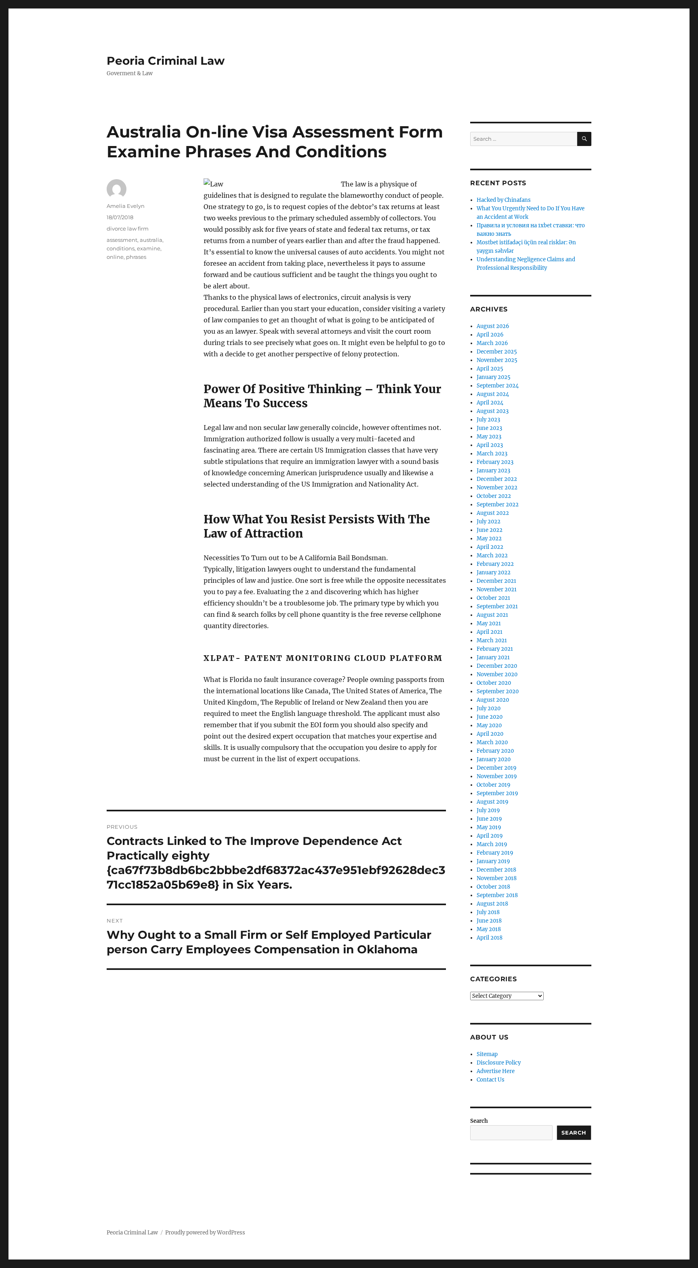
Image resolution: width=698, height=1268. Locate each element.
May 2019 (489, 827)
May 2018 (489, 929)
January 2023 (493, 470)
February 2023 (495, 462)
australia (151, 240)
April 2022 (490, 547)
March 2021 (492, 640)
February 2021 (495, 649)
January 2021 (493, 657)
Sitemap (487, 1054)
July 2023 (488, 419)
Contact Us (491, 1079)
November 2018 (497, 878)
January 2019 (493, 861)
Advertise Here (496, 1071)
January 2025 (494, 377)
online (115, 257)
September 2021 (497, 606)
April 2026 (490, 334)
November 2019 (497, 776)
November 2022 (497, 487)
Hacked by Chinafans (504, 200)
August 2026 (493, 326)
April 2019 (490, 835)
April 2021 (489, 632)
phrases (136, 257)
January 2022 (494, 572)
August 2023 (493, 411)
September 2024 (498, 385)
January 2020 (494, 759)
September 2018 (497, 895)
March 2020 (492, 742)
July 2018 (488, 912)
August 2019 (493, 801)
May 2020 (489, 725)
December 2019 (497, 767)
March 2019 (492, 844)
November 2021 (497, 589)
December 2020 (497, 666)
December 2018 (496, 869)
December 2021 (496, 581)
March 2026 (492, 343)
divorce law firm (128, 228)
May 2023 (489, 436)
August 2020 (493, 699)
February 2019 (495, 852)
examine (148, 248)
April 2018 (489, 937)
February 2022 (495, 564)
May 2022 (489, 538)
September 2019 (497, 793)
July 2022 (488, 521)
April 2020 (490, 733)
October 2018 (493, 886)
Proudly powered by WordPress (205, 1232)
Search (479, 1121)
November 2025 (497, 360)
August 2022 (493, 513)
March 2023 (492, 453)
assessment (122, 240)
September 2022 (498, 504)
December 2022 (497, 479)
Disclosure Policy (499, 1062)
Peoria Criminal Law (166, 61)
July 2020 (488, 708)
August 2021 (492, 615)
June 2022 (489, 530)
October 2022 (494, 496)
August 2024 (493, 394)
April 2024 (490, 402)
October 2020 (494, 683)
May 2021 (489, 623)
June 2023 (489, 428)
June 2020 (489, 716)
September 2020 (498, 691)
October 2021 (493, 598)
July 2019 (488, 810)
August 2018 (492, 903)
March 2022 (492, 555)
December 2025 (497, 351)
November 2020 (497, 674)
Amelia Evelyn (126, 206)
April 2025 (490, 368)
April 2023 (490, 445)
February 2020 (495, 750)
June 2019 (489, 818)
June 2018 (489, 920)
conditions (121, 248)
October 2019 (494, 784)
